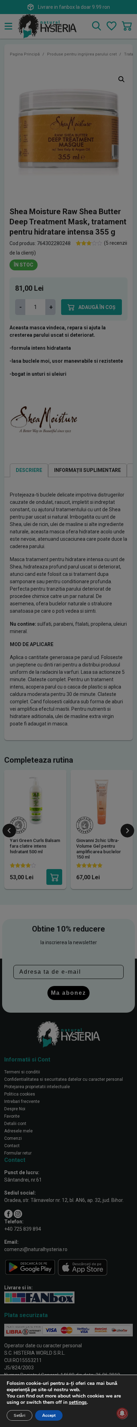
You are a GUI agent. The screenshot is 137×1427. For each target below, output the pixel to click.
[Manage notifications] (122, 1413)
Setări (19, 1415)
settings (78, 1402)
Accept (49, 1415)
